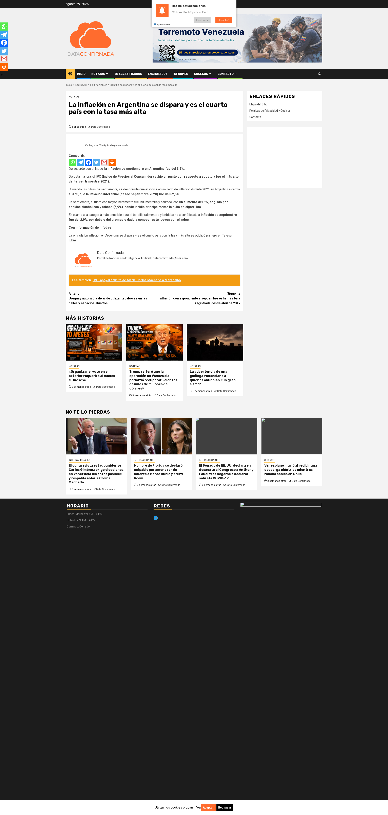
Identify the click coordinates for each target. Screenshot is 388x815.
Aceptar (208, 807)
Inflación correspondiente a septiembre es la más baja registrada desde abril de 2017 (199, 298)
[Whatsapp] (72, 162)
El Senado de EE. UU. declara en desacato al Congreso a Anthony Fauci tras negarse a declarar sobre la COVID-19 (226, 472)
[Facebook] (88, 162)
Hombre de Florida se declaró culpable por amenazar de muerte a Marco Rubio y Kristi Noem (158, 472)
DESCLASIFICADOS (128, 74)
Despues (202, 20)
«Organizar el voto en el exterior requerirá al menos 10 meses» (92, 376)
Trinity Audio (106, 145)
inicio (81, 74)
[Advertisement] (284, 157)
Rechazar (224, 807)
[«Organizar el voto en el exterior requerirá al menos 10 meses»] (94, 342)
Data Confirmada (100, 126)
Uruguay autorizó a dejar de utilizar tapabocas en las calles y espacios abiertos (108, 298)
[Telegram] (80, 162)
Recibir (224, 20)
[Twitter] (96, 162)
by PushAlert (163, 24)
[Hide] (1, 74)
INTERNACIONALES (79, 460)
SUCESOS (201, 74)
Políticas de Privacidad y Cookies (270, 110)
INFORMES (180, 74)
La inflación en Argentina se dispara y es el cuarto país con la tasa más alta (137, 235)
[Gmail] (104, 162)
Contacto (226, 74)
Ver (198, 807)
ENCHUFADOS (158, 74)
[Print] (112, 162)
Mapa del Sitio (258, 104)
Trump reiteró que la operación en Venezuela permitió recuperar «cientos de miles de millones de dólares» (153, 380)
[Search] (319, 74)
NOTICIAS (98, 74)
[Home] (70, 74)
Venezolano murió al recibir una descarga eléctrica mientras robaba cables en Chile (290, 470)
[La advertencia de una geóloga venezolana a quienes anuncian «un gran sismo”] (215, 342)
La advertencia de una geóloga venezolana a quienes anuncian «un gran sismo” (213, 378)
